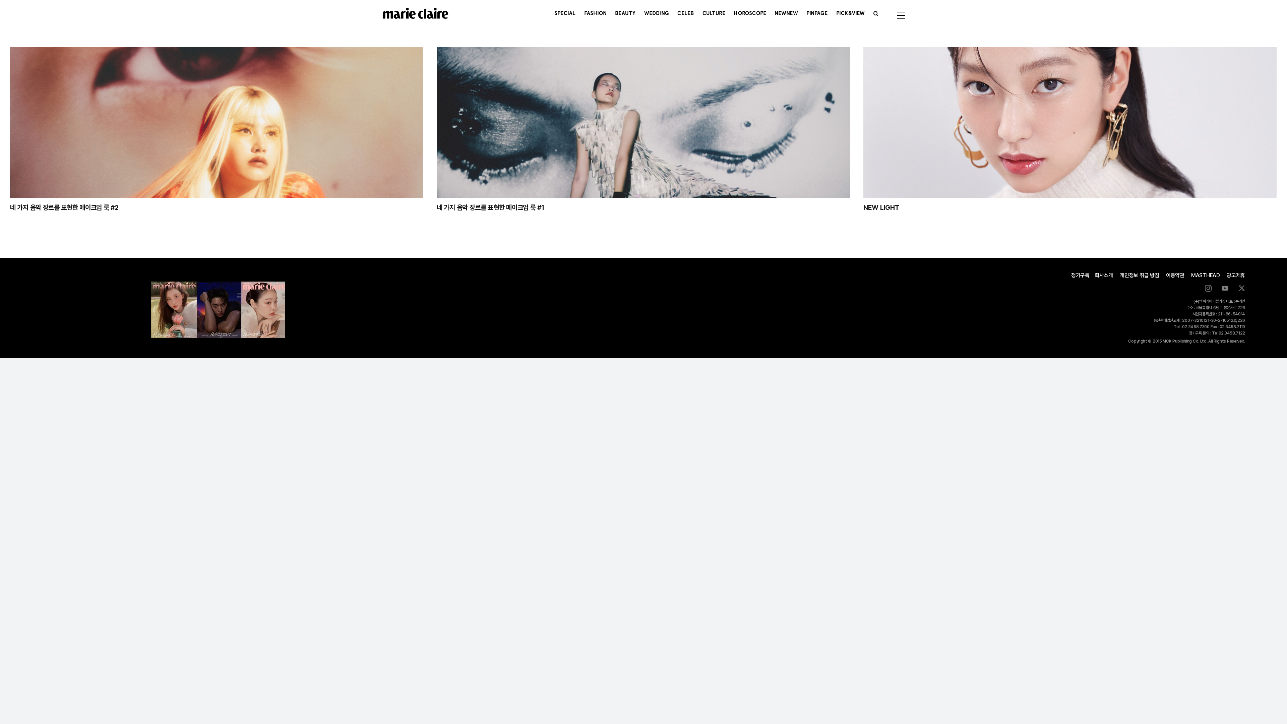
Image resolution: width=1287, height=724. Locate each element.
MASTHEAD (1205, 275)
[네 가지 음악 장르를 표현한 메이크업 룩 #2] (216, 122)
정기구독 (1080, 275)
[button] (875, 13)
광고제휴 (1236, 275)
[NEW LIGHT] (1070, 122)
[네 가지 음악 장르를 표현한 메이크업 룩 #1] (643, 122)
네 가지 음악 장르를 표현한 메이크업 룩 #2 (64, 207)
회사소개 (1104, 275)
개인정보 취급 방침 (1139, 275)
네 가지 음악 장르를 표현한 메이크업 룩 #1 (490, 207)
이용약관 (1175, 275)
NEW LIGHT (881, 207)
